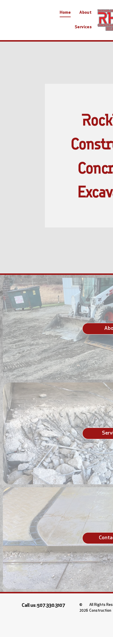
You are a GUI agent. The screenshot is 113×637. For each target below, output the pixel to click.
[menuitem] (65, 13)
